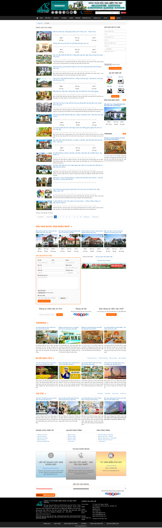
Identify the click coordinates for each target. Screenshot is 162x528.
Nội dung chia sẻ (43, 275)
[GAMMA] (62, 488)
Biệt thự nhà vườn (42, 434)
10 (80, 216)
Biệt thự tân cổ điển (42, 438)
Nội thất (121, 86)
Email (67, 260)
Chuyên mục (69, 270)
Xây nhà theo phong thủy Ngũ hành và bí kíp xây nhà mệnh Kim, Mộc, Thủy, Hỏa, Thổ (76, 190)
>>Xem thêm (101, 441)
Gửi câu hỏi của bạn (115, 68)
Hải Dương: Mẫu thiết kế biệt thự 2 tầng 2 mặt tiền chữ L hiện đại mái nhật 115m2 (78, 115)
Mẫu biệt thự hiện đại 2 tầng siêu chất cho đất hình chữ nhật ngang (75, 91)
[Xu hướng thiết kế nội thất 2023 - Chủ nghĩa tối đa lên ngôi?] (115, 337)
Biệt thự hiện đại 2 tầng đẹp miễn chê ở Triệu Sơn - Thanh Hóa (74, 32)
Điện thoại (69, 265)
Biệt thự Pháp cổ (41, 439)
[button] (48, 18)
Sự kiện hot (123, 393)
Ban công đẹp (122, 358)
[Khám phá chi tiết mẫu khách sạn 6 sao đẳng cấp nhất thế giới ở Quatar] (115, 372)
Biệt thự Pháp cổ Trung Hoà (105, 434)
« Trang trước (49, 216)
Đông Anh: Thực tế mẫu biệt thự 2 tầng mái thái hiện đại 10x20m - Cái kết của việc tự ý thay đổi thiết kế (78, 178)
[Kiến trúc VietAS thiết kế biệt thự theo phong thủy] (103, 266)
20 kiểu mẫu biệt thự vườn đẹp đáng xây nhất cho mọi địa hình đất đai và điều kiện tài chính (77, 166)
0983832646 (88, 11)
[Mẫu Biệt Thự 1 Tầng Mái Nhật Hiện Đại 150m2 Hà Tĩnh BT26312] (115, 113)
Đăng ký (59, 314)
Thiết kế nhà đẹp (103, 358)
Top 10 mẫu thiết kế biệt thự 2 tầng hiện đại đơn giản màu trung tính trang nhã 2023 (78, 56)
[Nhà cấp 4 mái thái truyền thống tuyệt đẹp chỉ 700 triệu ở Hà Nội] (70, 240)
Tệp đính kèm (42, 290)
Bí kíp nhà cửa (44, 358)
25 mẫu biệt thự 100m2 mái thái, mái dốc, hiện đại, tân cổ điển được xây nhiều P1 (77, 154)
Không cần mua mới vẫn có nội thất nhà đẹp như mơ (71, 43)
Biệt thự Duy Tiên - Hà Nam (105, 436)
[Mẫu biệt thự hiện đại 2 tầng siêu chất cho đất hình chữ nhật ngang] (44, 96)
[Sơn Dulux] (117, 488)
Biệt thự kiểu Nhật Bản (43, 441)
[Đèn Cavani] (81, 488)
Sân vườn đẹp (113, 358)
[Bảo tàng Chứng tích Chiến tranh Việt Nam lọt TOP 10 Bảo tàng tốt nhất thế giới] (115, 407)
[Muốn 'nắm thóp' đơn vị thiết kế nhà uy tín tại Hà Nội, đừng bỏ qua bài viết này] (70, 372)
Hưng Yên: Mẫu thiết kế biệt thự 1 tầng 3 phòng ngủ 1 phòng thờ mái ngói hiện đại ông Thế (78, 79)
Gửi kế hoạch (111, 314)
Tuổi (53, 260)
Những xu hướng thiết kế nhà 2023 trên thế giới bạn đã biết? (114, 138)
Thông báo (100, 393)
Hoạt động (107, 393)
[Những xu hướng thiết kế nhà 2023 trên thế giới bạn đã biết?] (115, 147)
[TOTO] (99, 488)
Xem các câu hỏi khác (104, 260)
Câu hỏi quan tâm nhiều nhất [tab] (104, 256)
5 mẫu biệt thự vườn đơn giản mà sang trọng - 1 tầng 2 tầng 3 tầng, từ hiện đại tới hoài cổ (76, 202)
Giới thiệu (57, 523)
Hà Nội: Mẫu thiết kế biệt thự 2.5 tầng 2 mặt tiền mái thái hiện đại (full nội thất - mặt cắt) (77, 141)
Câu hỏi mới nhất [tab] (88, 256)
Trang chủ (37, 18)
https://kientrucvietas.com (99, 516)
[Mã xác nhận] (63, 298)
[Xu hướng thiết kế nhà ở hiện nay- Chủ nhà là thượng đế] (47, 337)
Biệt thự (121, 77)
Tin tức (40, 393)
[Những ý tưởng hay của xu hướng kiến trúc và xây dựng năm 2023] (70, 337)
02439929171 (88, 13)
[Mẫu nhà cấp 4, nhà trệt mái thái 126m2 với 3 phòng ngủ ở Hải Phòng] (115, 240)
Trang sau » (87, 216)
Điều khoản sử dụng (70, 523)
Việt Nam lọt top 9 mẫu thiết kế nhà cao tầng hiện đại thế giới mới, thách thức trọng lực (77, 104)
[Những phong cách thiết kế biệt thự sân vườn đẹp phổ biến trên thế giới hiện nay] (44, 71)
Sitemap (83, 523)
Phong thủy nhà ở (92, 358)
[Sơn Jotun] (44, 488)
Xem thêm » (115, 96)
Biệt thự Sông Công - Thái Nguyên (107, 438)
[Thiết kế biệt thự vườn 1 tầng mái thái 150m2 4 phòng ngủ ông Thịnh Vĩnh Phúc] (92, 240)
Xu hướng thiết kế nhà (110, 155)
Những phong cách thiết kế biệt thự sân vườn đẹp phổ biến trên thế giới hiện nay (77, 67)
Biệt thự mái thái (41, 436)
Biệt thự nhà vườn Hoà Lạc (105, 439)
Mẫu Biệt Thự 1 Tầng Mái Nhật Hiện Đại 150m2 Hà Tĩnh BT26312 (114, 104)
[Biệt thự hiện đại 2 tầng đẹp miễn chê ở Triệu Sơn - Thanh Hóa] (44, 36)
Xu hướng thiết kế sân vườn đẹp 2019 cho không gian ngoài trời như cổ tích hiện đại (77, 128)
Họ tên (40, 260)
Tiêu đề (40, 270)
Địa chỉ (40, 265)
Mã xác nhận (41, 295)
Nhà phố (109, 86)
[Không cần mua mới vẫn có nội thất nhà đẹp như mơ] (44, 48)
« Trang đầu (40, 216)
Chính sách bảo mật (96, 523)
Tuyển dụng (115, 393)
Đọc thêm (68, 511)
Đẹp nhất (109, 77)
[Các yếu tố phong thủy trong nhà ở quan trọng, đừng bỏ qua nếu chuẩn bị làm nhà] (47, 372)
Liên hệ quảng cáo (113, 523)
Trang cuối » (95, 216)
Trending (41, 323)
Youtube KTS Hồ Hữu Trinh (99, 518)
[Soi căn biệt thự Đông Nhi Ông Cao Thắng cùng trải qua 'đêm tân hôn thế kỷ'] (70, 407)
